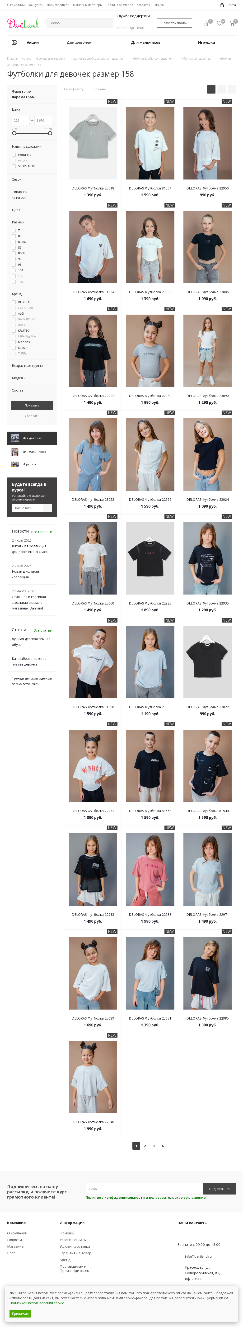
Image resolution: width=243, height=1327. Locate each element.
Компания (16, 1222)
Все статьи (42, 630)
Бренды (66, 1259)
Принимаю (20, 1313)
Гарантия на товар (75, 1253)
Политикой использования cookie (36, 1303)
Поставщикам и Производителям (74, 1268)
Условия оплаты (73, 1239)
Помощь (67, 1233)
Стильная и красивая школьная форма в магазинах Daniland (29, 602)
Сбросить (32, 416)
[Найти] (107, 23)
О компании (17, 1233)
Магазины (15, 1246)
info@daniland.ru (198, 1256)
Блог (11, 1253)
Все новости (41, 531)
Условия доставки (75, 1246)
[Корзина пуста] (232, 23)
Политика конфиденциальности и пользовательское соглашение (146, 1197)
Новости (14, 1239)
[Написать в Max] (193, 1235)
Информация (72, 1222)
